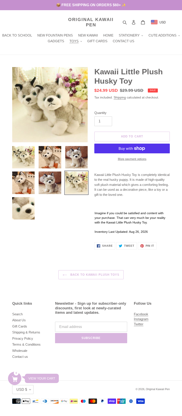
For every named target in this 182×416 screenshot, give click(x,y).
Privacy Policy (22, 338)
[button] (14, 378)
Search (17, 314)
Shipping (120, 97)
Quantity (100, 113)
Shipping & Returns (26, 332)
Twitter (138, 324)
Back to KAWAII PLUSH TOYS (94, 274)
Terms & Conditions (26, 344)
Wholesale (19, 350)
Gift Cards (19, 326)
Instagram (141, 319)
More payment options (132, 159)
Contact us (20, 356)
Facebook (141, 314)
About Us (19, 320)
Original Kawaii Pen (91, 22)
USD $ (21, 389)
